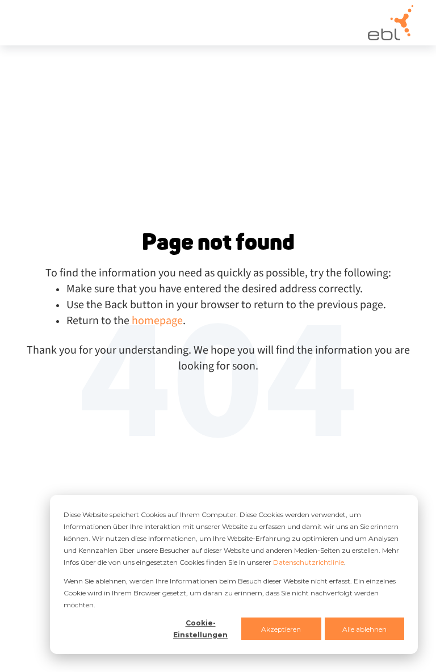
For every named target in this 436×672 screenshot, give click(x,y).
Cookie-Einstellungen (200, 629)
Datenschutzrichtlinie (308, 562)
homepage (157, 321)
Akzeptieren (281, 629)
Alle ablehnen (364, 629)
